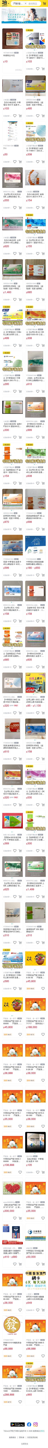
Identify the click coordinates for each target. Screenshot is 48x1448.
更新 (42, 1431)
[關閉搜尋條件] (25, 3)
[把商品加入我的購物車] (43, 68)
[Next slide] (44, 38)
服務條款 (12, 1437)
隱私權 (21, 1437)
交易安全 (24, 1443)
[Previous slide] (27, 38)
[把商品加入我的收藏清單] (37, 68)
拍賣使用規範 (32, 1437)
